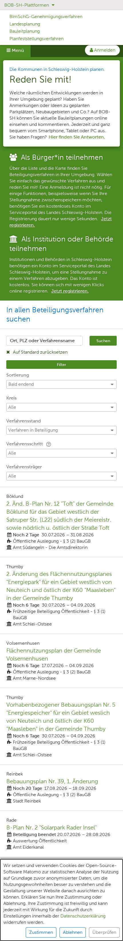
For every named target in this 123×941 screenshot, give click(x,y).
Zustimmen (41, 932)
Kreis (11, 398)
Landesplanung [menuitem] (24, 24)
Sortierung (17, 375)
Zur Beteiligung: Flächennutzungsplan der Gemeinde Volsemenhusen (61, 661)
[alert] (61, 900)
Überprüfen (104, 932)
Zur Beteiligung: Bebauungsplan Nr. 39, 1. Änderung (61, 788)
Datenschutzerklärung (83, 915)
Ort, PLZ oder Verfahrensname (42, 340)
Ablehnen (72, 932)
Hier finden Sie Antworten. (77, 137)
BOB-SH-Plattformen (27, 5)
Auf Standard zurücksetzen (40, 352)
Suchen (103, 340)
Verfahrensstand (23, 420)
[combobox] (44, 341)
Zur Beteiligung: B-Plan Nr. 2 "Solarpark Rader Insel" (61, 834)
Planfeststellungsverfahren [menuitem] (36, 38)
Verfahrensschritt (25, 443)
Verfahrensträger (24, 466)
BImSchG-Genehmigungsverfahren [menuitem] (45, 16)
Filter (61, 364)
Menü (17, 50)
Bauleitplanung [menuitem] (24, 31)
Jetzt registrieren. (70, 291)
